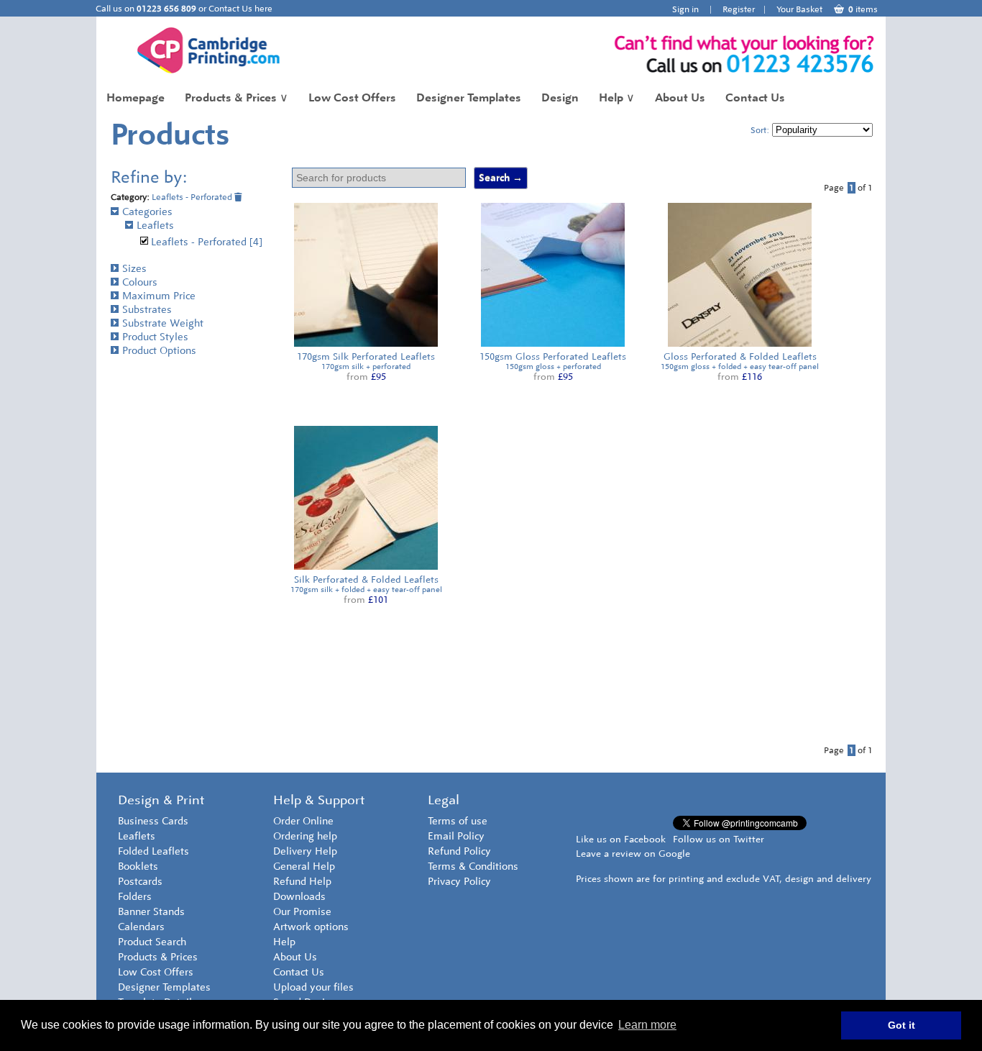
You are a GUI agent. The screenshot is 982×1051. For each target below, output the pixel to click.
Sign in (685, 9)
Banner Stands (151, 912)
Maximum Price (159, 296)
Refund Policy (459, 851)
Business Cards (153, 821)
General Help (304, 866)
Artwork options (311, 927)
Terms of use (457, 821)
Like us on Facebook (621, 839)
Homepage (135, 97)
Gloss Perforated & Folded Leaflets (740, 356)
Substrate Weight (162, 323)
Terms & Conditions (473, 866)
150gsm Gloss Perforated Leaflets (552, 356)
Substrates (147, 310)
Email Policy (456, 836)
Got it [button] (901, 1025)
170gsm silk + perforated (365, 366)
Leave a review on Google (633, 853)
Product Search (152, 942)
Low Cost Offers (352, 97)
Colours (139, 282)
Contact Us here (240, 9)
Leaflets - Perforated (193, 197)
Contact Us (755, 97)
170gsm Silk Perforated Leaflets (366, 356)
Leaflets (155, 225)
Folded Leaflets (153, 851)
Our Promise (302, 912)
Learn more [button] (647, 1025)
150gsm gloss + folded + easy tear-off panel (740, 366)
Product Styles (155, 337)
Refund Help (302, 881)
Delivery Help (305, 851)
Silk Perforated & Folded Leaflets (366, 579)
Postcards (140, 881)
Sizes (134, 269)
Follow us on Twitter (718, 839)
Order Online (303, 821)
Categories (147, 212)
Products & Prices (236, 97)
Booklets (138, 866)
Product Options (159, 351)
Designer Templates (468, 97)
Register (738, 9)
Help (617, 97)
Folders (135, 897)
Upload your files (313, 987)
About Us (680, 97)
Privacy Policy (459, 881)
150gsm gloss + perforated (553, 366)
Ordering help (305, 836)
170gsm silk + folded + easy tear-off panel (366, 589)
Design (560, 97)
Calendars (141, 927)
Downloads (299, 897)
